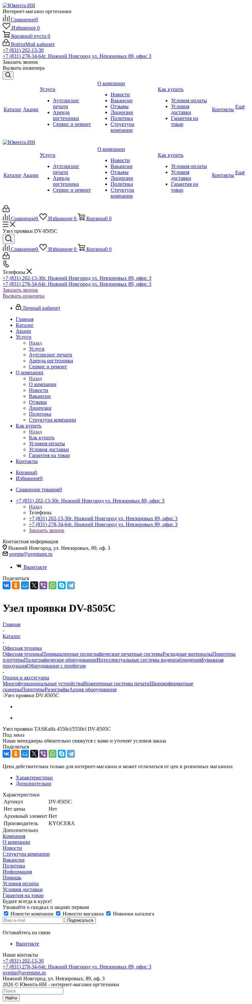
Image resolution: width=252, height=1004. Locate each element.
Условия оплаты (21, 883)
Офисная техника (22, 654)
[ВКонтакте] (6, 585)
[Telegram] (71, 585)
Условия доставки (23, 889)
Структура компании (26, 854)
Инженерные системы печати (116, 683)
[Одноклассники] (16, 585)
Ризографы (57, 689)
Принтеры (33, 689)
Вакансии (14, 860)
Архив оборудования (92, 689)
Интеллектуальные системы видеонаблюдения (148, 660)
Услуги (37, 349)
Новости (12, 848)
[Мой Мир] (25, 585)
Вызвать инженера (24, 296)
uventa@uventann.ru (30, 554)
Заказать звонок (20, 290)
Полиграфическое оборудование (60, 660)
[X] (34, 585)
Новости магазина (83, 914)
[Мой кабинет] (6, 210)
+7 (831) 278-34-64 (77, 56)
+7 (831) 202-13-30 (23, 50)
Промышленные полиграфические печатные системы (102, 654)
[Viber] (43, 585)
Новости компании (32, 914)
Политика (14, 866)
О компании (42, 384)
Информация (17, 871)
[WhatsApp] (52, 585)
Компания (14, 836)
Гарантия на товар (23, 895)
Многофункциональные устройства (43, 683)
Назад (35, 343)
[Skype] (62, 585)
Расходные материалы (187, 654)
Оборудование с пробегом (56, 666)
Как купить (41, 437)
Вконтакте (35, 567)
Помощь (12, 877)
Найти (11, 997)
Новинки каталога (133, 914)
